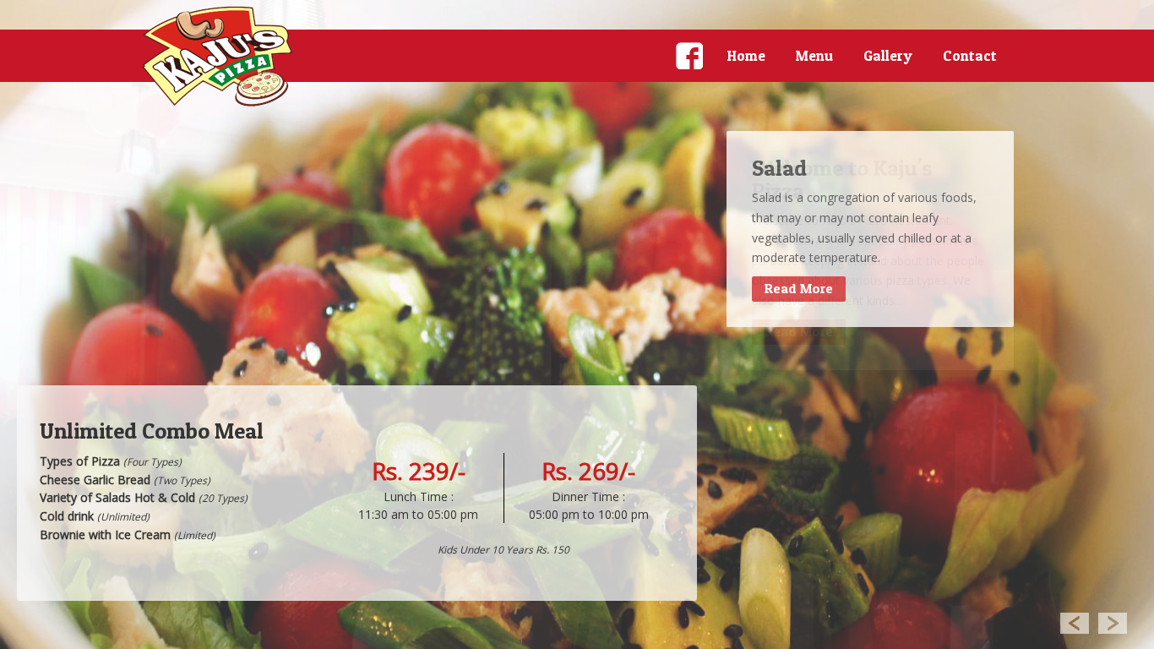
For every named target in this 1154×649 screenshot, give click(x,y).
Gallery (887, 55)
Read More (799, 288)
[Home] (218, 56)
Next (1113, 622)
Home (746, 55)
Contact (970, 55)
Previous (1074, 622)
